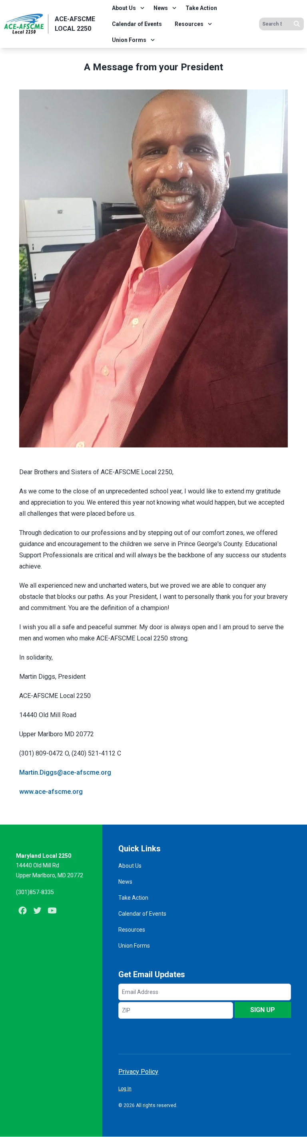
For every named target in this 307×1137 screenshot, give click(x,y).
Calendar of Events (137, 24)
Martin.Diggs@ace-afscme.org (65, 772)
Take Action (201, 8)
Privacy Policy (138, 1071)
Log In (125, 1088)
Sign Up (262, 1010)
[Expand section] (142, 8)
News (161, 8)
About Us (124, 8)
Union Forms (129, 40)
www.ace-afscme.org (51, 791)
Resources (189, 24)
